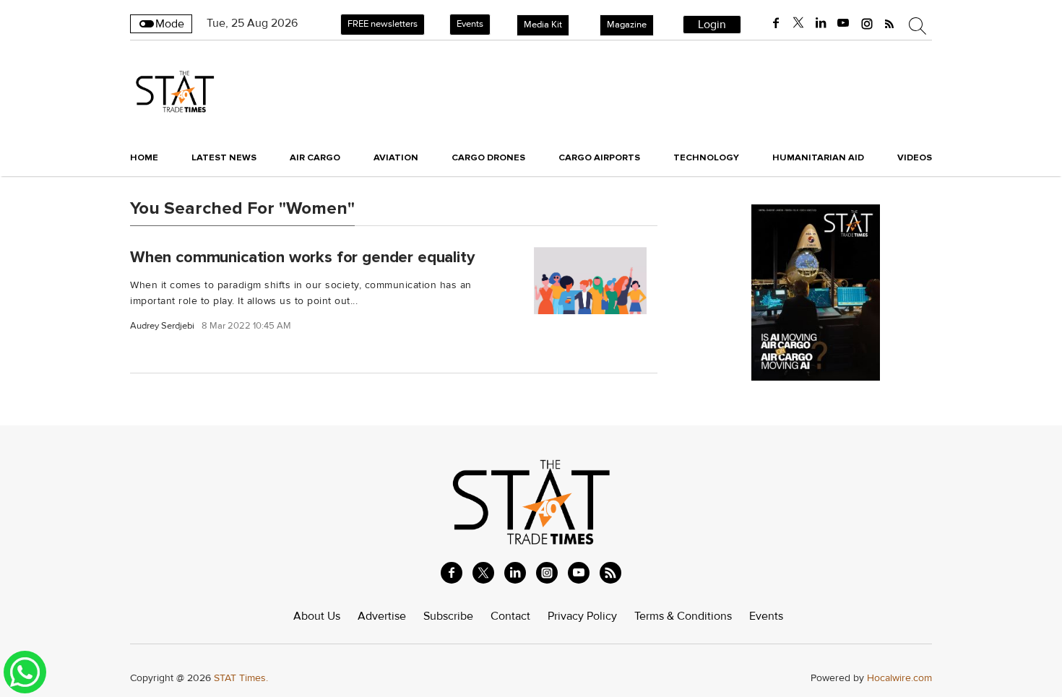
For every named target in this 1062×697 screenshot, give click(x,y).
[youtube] (843, 23)
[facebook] (776, 23)
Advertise (382, 616)
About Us (316, 616)
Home (144, 157)
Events (470, 24)
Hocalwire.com (899, 678)
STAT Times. (241, 678)
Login (712, 24)
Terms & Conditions (683, 616)
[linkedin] (821, 23)
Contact (510, 616)
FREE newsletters (382, 24)
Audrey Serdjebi (162, 326)
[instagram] (867, 23)
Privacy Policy (582, 616)
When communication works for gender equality (302, 256)
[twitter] (798, 23)
